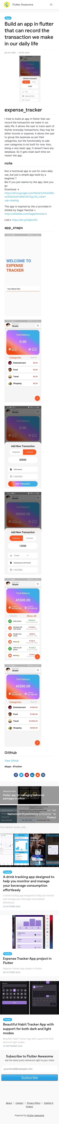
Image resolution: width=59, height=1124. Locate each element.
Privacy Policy (33, 1103)
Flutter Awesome (22, 4)
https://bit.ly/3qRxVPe (24, 219)
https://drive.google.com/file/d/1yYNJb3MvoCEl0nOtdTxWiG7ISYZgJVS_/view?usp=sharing (29, 196)
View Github (12, 760)
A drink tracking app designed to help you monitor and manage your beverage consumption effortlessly (28, 883)
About (9, 1103)
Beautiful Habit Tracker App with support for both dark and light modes (28, 1028)
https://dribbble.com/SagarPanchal (24, 213)
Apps (8, 18)
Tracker (18, 766)
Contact (19, 1103)
